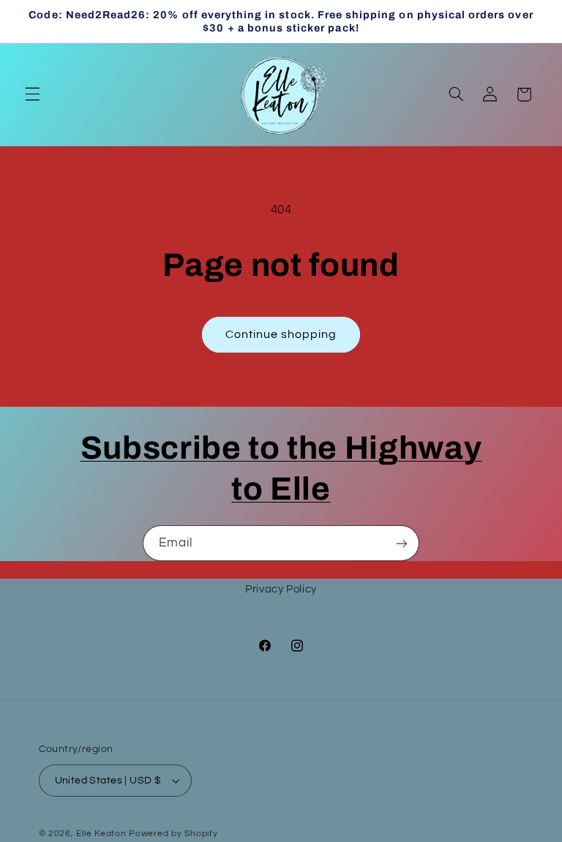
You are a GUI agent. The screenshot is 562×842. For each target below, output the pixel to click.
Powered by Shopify (173, 834)
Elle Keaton (102, 834)
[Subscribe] (402, 543)
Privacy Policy (281, 589)
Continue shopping (281, 334)
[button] (32, 94)
